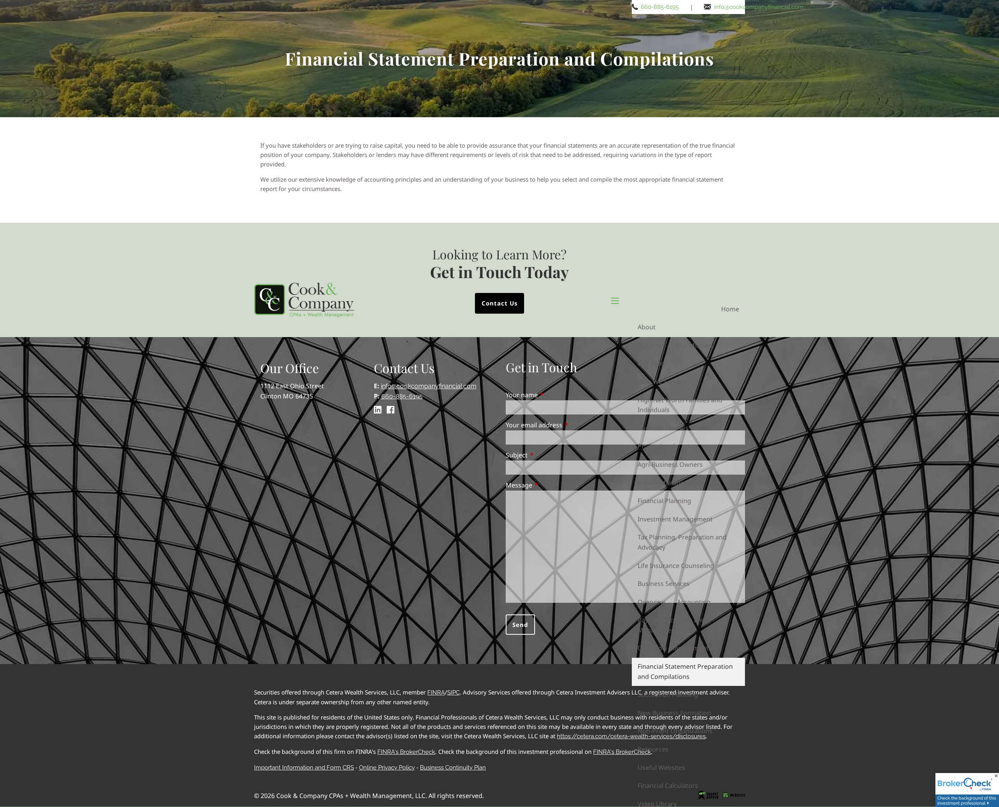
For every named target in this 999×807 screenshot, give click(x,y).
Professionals (658, 446)
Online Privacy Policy (387, 767)
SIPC (453, 692)
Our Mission (694, 345)
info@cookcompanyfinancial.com (758, 7)
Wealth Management (669, 482)
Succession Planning (668, 694)
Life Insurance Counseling (676, 565)
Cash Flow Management (673, 648)
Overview (651, 602)
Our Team (652, 363)
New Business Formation (674, 713)
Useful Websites (661, 767)
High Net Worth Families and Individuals (680, 405)
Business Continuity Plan (453, 767)
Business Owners (663, 428)
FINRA (436, 692)
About (647, 327)
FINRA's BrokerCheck (406, 751)
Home (730, 309)
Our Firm (651, 345)
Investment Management (675, 519)
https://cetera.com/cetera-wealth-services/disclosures (631, 736)
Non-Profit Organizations (675, 731)
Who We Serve (659, 381)
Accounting (694, 602)
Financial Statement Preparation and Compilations (685, 671)
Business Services (664, 583)
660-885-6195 (660, 7)
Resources (653, 749)
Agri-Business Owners (670, 464)
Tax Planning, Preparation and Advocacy (682, 542)
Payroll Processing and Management (671, 625)
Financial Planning (664, 500)
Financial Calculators (668, 785)
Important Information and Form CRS (304, 767)
